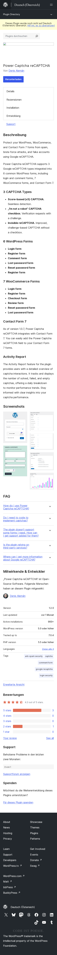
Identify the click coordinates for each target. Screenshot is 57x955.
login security (46, 675)
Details (10, 91)
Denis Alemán (16, 70)
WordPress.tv (12, 865)
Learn (6, 848)
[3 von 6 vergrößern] (49, 415)
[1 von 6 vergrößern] (23, 415)
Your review (10, 738)
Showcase (36, 822)
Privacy (7, 838)
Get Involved (37, 848)
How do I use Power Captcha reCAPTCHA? (16, 507)
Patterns (35, 838)
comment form (46, 662)
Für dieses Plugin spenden (18, 802)
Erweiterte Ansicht (14, 684)
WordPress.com (14, 876)
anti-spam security (34, 656)
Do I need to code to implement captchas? (15, 519)
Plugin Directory (11, 14)
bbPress (9, 887)
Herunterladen (13, 79)
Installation (12, 107)
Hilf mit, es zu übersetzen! (41, 25)
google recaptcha (44, 669)
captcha (49, 656)
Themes (34, 827)
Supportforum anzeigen (16, 774)
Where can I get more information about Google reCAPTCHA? (22, 558)
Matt (7, 881)
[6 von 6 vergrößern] (49, 477)
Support (11, 124)
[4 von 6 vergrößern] (49, 437)
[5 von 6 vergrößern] (49, 456)
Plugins (34, 833)
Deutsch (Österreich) (23, 907)
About (6, 822)
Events (34, 854)
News (6, 827)
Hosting (7, 833)
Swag (35, 865)
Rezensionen (14, 99)
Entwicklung (13, 115)
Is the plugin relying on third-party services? (16, 546)
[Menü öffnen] (52, 4)
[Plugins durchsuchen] (37, 36)
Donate (36, 860)
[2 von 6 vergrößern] (23, 449)
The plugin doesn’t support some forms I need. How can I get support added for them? (21, 532)
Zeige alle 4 (48, 649)
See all (50, 738)
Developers (9, 860)
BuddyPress (11, 892)
